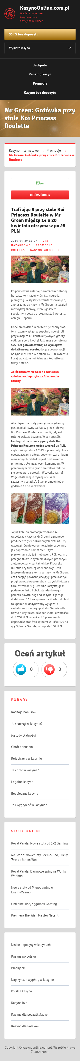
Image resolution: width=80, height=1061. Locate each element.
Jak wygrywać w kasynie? (29, 805)
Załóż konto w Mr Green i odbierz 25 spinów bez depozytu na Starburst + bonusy (35, 376)
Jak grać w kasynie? (25, 770)
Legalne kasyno (22, 782)
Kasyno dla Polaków (25, 1026)
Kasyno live (19, 1003)
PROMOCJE (44, 245)
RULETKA (18, 250)
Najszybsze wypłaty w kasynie (32, 980)
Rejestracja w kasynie (26, 759)
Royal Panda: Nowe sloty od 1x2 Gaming (39, 843)
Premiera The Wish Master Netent (34, 915)
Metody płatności (23, 735)
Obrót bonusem (22, 747)
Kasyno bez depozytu (40, 92)
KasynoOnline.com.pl (42, 7)
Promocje (40, 83)
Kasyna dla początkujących (30, 1015)
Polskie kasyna (21, 991)
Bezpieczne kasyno (24, 794)
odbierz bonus (40, 195)
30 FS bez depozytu (23, 34)
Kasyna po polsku (23, 956)
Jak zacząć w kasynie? (26, 724)
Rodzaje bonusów (23, 712)
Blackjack (18, 968)
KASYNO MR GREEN (45, 250)
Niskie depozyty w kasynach (31, 945)
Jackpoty (40, 65)
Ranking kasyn (40, 74)
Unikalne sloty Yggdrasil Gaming (34, 904)
